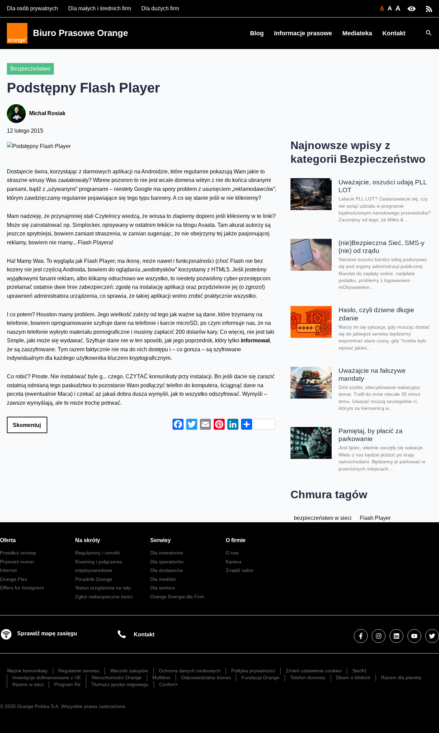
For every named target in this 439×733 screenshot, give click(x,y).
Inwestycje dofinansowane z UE (46, 677)
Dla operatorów (166, 561)
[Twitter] (432, 636)
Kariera (233, 561)
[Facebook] (361, 636)
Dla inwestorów (166, 552)
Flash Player (375, 518)
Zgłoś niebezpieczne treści (104, 596)
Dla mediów (163, 579)
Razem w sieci (28, 684)
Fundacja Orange (260, 677)
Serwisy (160, 540)
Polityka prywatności (253, 670)
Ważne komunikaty (27, 670)
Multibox (161, 677)
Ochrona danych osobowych (190, 670)
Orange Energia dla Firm (177, 596)
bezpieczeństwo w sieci (323, 518)
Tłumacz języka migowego (120, 684)
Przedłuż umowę (18, 552)
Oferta (8, 540)
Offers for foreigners (22, 587)
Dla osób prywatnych (32, 8)
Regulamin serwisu (78, 670)
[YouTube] (414, 636)
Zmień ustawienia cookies (314, 670)
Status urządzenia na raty (103, 587)
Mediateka (357, 33)
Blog (257, 33)
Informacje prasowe (303, 33)
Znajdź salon (239, 570)
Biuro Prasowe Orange (80, 33)
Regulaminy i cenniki (97, 552)
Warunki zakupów (129, 670)
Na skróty (87, 540)
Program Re (67, 684)
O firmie (236, 540)
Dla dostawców (166, 570)
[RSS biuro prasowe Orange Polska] (429, 8)
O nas (232, 552)
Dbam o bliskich (353, 677)
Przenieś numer (17, 561)
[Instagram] (378, 636)
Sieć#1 (359, 670)
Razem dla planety (401, 677)
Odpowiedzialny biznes (206, 677)
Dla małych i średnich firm (99, 8)
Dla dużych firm (160, 8)
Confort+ (168, 684)
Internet (8, 570)
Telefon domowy (307, 677)
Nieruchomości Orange (117, 677)
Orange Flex (13, 579)
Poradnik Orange (93, 579)
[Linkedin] (396, 636)
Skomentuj (27, 425)
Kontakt (393, 33)
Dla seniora (162, 587)
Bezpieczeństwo (30, 69)
